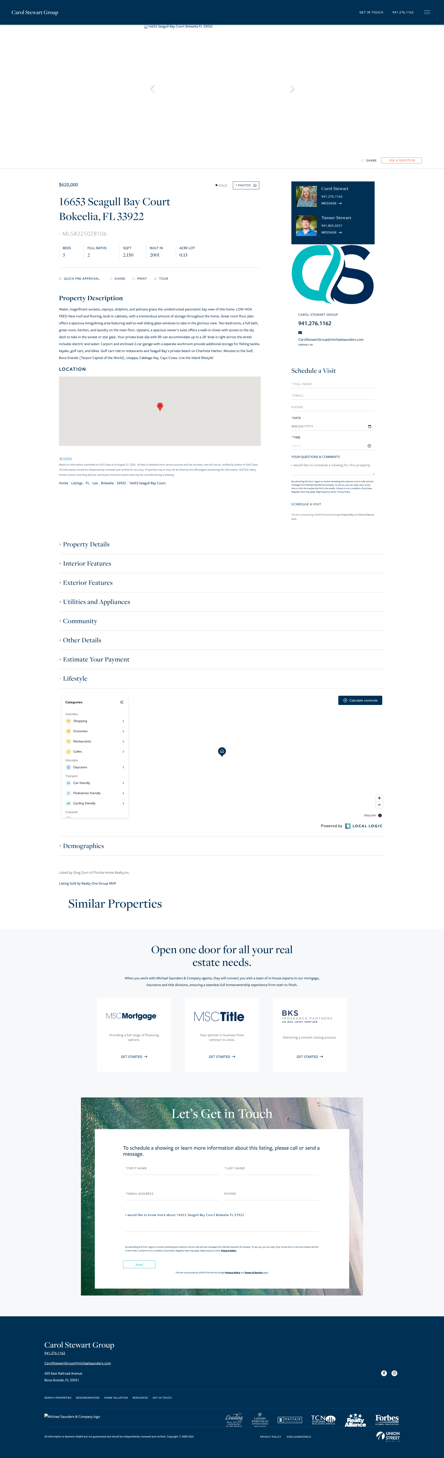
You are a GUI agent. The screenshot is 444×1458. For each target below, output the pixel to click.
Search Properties (57, 1398)
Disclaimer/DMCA (299, 1437)
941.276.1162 (403, 12)
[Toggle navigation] (427, 12)
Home (63, 483)
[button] (160, 407)
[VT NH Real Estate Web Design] (388, 1437)
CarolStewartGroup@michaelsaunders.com (331, 340)
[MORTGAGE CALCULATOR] (81, 279)
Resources (140, 1398)
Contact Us (305, 344)
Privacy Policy (343, 491)
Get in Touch (371, 12)
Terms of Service (366, 514)
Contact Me (331, 203)
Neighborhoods (88, 1398)
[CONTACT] (401, 160)
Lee (95, 483)
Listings (77, 483)
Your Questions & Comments (315, 457)
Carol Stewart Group (35, 12)
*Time (295, 437)
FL (87, 483)
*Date (296, 418)
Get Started (132, 1057)
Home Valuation (116, 1398)
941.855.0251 (332, 226)
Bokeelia (107, 483)
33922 (121, 483)
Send (139, 1264)
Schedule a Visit (313, 370)
